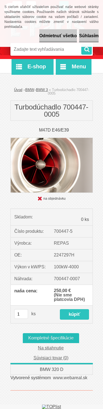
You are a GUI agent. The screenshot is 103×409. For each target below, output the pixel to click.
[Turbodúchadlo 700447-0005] (52, 140)
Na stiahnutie (51, 348)
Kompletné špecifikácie (51, 338)
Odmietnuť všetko (58, 35)
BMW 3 (42, 90)
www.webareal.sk (70, 377)
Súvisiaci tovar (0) (51, 357)
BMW (29, 90)
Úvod (18, 90)
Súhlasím (89, 35)
